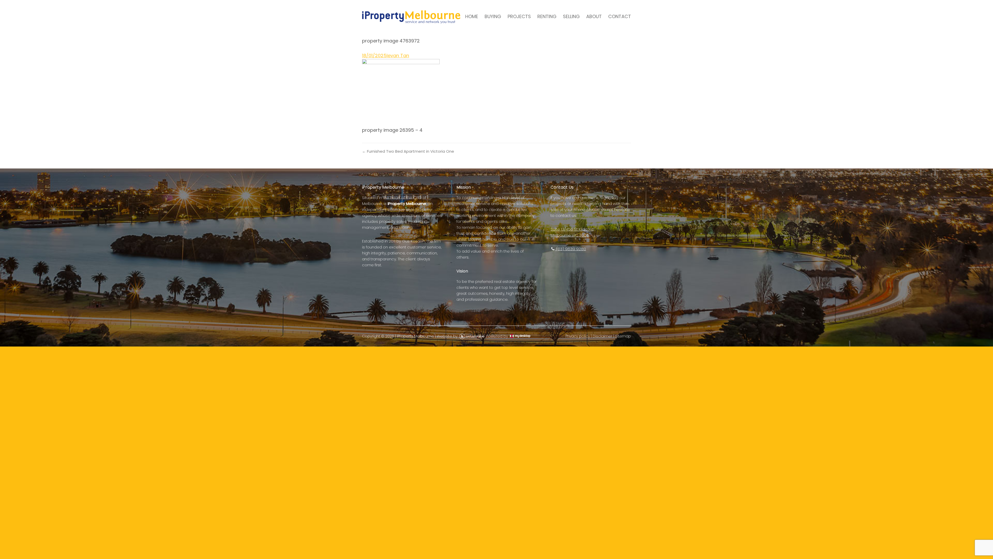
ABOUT (594, 16)
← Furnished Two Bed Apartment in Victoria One (408, 151)
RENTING (546, 16)
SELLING (571, 16)
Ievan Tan (398, 55)
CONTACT (619, 16)
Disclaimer (602, 336)
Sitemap (623, 336)
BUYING (493, 16)
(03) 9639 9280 (570, 249)
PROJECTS (519, 16)
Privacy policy (578, 336)
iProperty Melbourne (415, 336)
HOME (471, 16)
